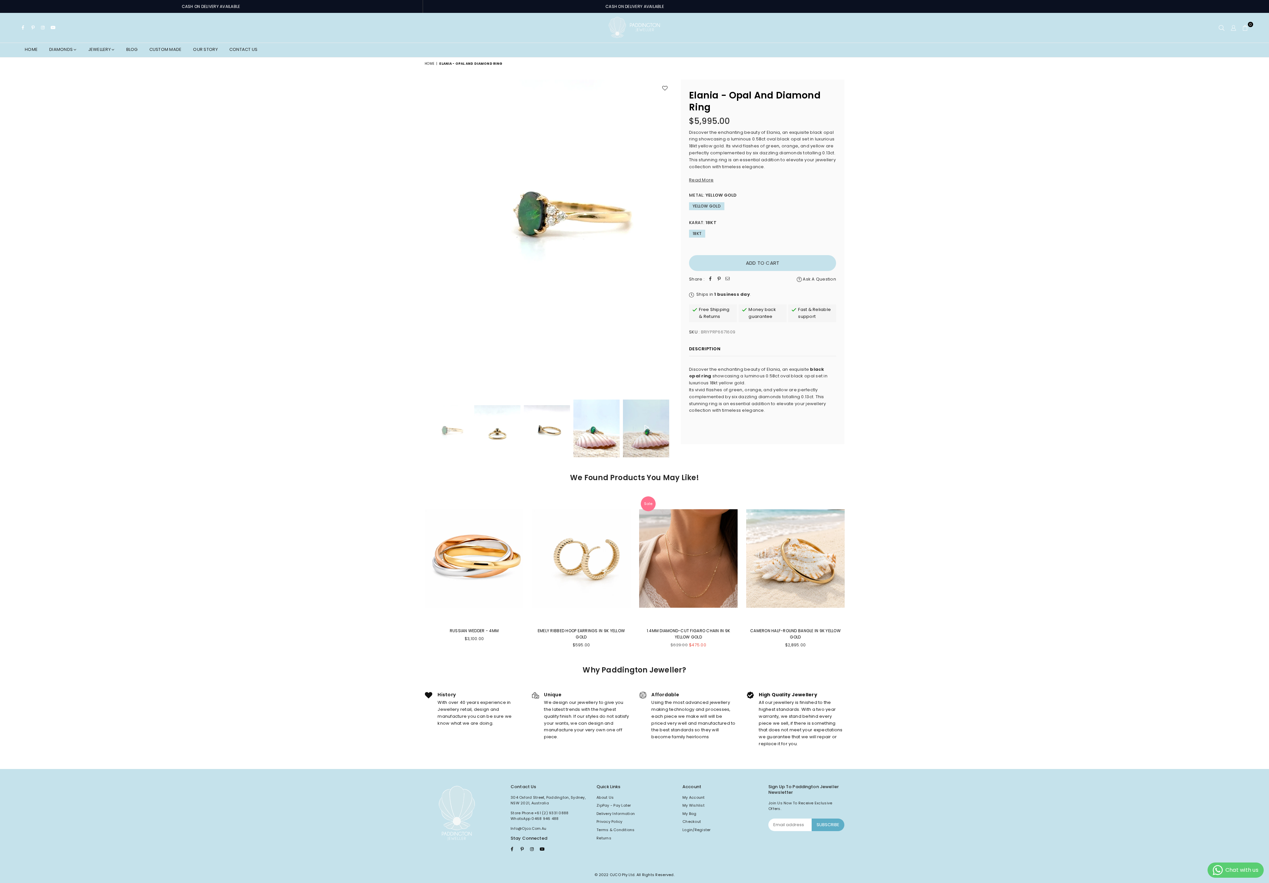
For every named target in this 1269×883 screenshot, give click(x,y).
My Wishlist (693, 805)
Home (31, 49)
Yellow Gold (707, 206)
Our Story (205, 49)
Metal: (713, 195)
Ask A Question (819, 279)
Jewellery (100, 49)
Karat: (702, 222)
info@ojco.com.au (528, 828)
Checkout (691, 821)
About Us (605, 797)
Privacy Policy (609, 821)
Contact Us (243, 49)
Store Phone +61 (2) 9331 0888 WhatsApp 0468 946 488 (540, 816)
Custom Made (165, 49)
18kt (697, 233)
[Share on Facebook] (710, 279)
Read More (701, 180)
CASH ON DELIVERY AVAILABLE (211, 6)
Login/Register (696, 829)
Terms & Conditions (615, 829)
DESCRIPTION (704, 349)
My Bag (689, 813)
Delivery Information (615, 813)
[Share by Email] (727, 279)
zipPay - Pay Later (613, 805)
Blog (132, 49)
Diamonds (61, 49)
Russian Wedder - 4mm (474, 630)
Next (667, 235)
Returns (603, 838)
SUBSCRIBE (828, 825)
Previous (430, 235)
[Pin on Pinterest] (719, 279)
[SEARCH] (1221, 28)
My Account (693, 797)
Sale (648, 503)
